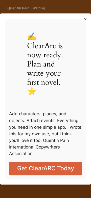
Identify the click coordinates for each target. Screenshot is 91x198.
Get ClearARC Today (45, 168)
